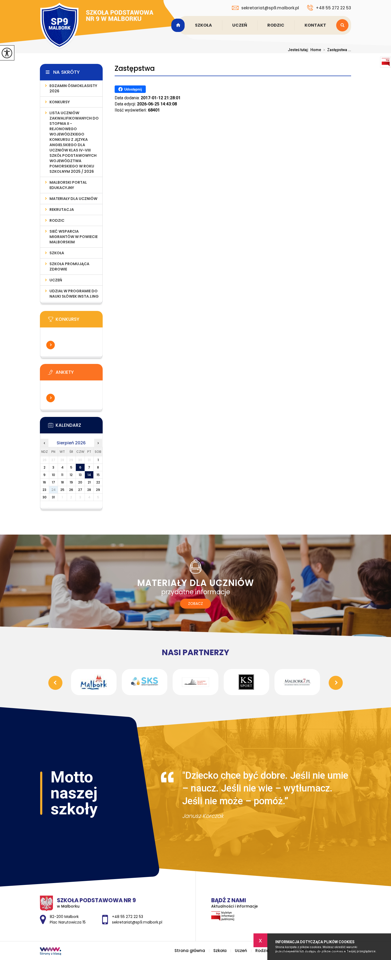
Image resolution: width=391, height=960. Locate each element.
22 (98, 482)
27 (80, 489)
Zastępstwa (135, 68)
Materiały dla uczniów (73, 198)
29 (98, 489)
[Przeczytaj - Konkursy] (79, 321)
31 (53, 497)
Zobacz (195, 603)
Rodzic (275, 25)
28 (89, 489)
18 (62, 482)
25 (62, 489)
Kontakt (315, 25)
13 (80, 475)
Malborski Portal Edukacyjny (68, 185)
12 (71, 475)
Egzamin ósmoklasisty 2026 (73, 88)
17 (53, 482)
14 (89, 475)
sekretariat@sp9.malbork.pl (270, 8)
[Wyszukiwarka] (343, 25)
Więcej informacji (50, 345)
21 (89, 482)
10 (53, 475)
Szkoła (203, 25)
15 (98, 475)
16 (44, 482)
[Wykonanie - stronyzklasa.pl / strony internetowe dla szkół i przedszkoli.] (50, 951)
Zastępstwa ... (337, 50)
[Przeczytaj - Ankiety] (79, 374)
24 (53, 489)
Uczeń (239, 25)
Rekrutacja (61, 209)
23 (44, 489)
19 (71, 482)
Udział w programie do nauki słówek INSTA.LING (74, 293)
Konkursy (59, 102)
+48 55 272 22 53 (333, 8)
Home (315, 50)
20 (80, 482)
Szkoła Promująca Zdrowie (69, 266)
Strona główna (178, 25)
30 (45, 497)
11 (62, 475)
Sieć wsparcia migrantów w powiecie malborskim (73, 237)
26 (71, 489)
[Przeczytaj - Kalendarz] (79, 427)
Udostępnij (133, 89)
